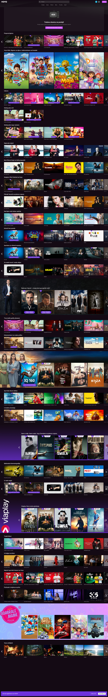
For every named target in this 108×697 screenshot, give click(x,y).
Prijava (104, 1)
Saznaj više (93, 693)
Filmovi (51, 4)
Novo (56, 4)
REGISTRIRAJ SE (102, 693)
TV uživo (60, 4)
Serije (47, 4)
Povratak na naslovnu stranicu (54, 27)
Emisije (43, 4)
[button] (2, 41)
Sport (65, 4)
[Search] (40, 2)
